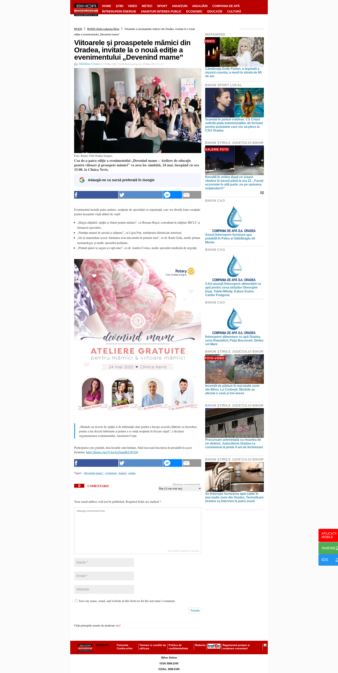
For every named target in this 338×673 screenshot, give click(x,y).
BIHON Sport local (223, 85)
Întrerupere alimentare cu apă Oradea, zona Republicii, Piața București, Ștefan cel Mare (234, 340)
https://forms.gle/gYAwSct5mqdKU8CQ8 (112, 452)
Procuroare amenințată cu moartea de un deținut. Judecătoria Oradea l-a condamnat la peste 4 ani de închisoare (234, 443)
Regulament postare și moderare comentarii (236, 647)
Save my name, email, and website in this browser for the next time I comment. (127, 601)
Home (106, 6)
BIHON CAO (215, 200)
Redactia (200, 645)
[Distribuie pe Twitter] (141, 195)
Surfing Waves (257, 29)
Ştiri (119, 6)
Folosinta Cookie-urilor (125, 647)
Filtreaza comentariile (186, 484)
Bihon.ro (102, 645)
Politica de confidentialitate (178, 647)
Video (132, 6)
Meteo (147, 6)
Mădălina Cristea (89, 64)
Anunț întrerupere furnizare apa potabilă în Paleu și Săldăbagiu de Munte (230, 238)
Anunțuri (179, 6)
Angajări (200, 6)
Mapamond (215, 34)
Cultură (234, 11)
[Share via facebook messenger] (172, 195)
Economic (194, 11)
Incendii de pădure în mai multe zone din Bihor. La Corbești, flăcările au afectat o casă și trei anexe (232, 389)
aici (118, 625)
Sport (162, 6)
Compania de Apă (226, 6)
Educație (214, 11)
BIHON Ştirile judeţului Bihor (103, 29)
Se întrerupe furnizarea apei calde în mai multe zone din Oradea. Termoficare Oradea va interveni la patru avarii (234, 497)
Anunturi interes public (161, 11)
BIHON (78, 29)
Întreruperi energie (119, 11)
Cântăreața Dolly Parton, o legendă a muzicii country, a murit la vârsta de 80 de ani (233, 72)
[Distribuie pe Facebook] (96, 195)
